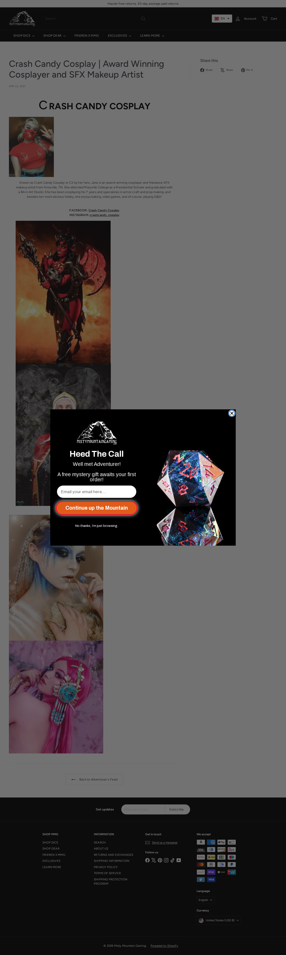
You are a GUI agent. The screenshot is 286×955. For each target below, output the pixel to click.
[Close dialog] (232, 413)
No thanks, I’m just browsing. (96, 526)
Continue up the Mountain (96, 508)
